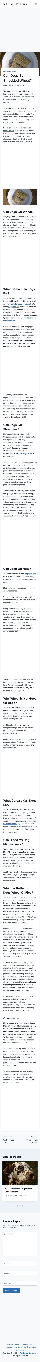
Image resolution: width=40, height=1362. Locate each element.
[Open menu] (36, 4)
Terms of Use (20, 1347)
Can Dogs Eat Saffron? (8, 1140)
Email (7, 1273)
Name (7, 1264)
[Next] (34, 1183)
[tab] (15, 1206)
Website (7, 1283)
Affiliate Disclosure (12, 1345)
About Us (33, 1347)
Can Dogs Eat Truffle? (32, 1140)
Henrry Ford (9, 85)
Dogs (14, 71)
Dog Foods (7, 71)
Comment (9, 1234)
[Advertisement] (20, 31)
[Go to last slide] (6, 1183)
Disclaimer (8, 1347)
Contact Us (20, 1350)
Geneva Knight (12, 1196)
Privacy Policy (28, 1345)
